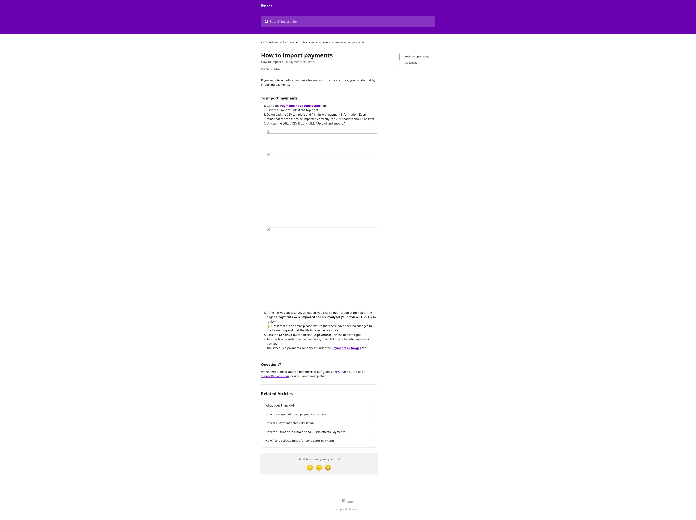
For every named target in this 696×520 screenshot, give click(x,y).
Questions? (411, 62)
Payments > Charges (346, 348)
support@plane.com (275, 376)
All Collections (269, 42)
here (336, 372)
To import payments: (417, 56)
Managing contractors (316, 42)
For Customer (290, 42)
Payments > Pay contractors (300, 106)
